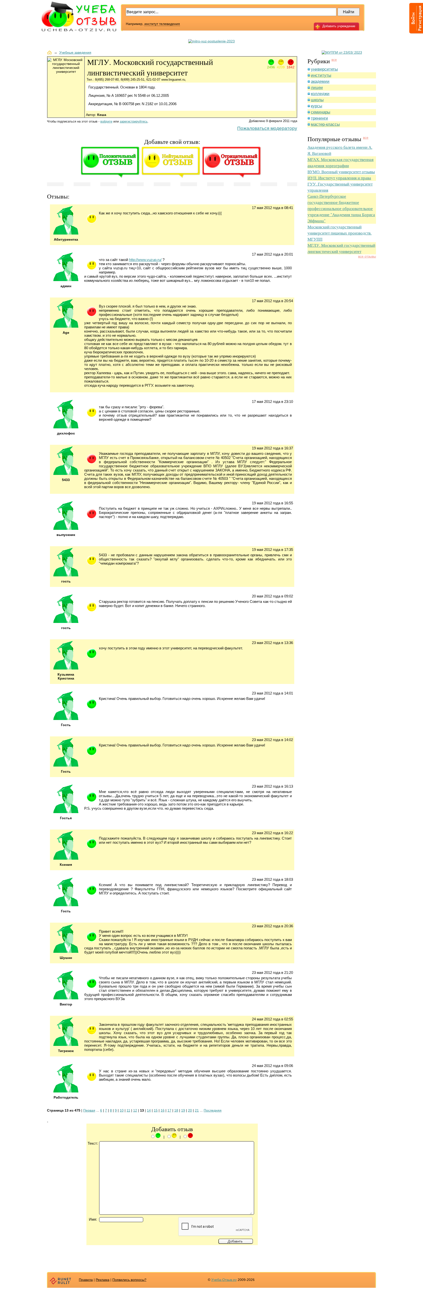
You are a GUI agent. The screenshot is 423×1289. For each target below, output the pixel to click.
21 (197, 1110)
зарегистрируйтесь (134, 121)
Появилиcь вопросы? (129, 1280)
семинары (320, 112)
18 (176, 1110)
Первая (89, 1110)
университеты (324, 69)
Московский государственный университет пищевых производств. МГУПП (339, 233)
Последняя (213, 1110)
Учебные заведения (75, 52)
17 (169, 1110)
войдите (106, 121)
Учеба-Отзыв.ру (224, 1280)
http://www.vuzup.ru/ (145, 260)
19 (183, 1110)
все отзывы (367, 256)
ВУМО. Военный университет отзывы (341, 171)
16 (162, 1110)
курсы (316, 106)
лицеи (317, 87)
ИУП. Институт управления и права (339, 178)
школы (317, 100)
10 (122, 1110)
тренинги (319, 118)
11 (128, 1110)
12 (135, 1110)
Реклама (102, 1280)
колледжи (320, 93)
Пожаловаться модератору (267, 128)
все (334, 60)
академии (320, 81)
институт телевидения (162, 24)
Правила (86, 1280)
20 (190, 1110)
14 (149, 1110)
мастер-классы (325, 124)
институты (321, 75)
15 (156, 1110)
